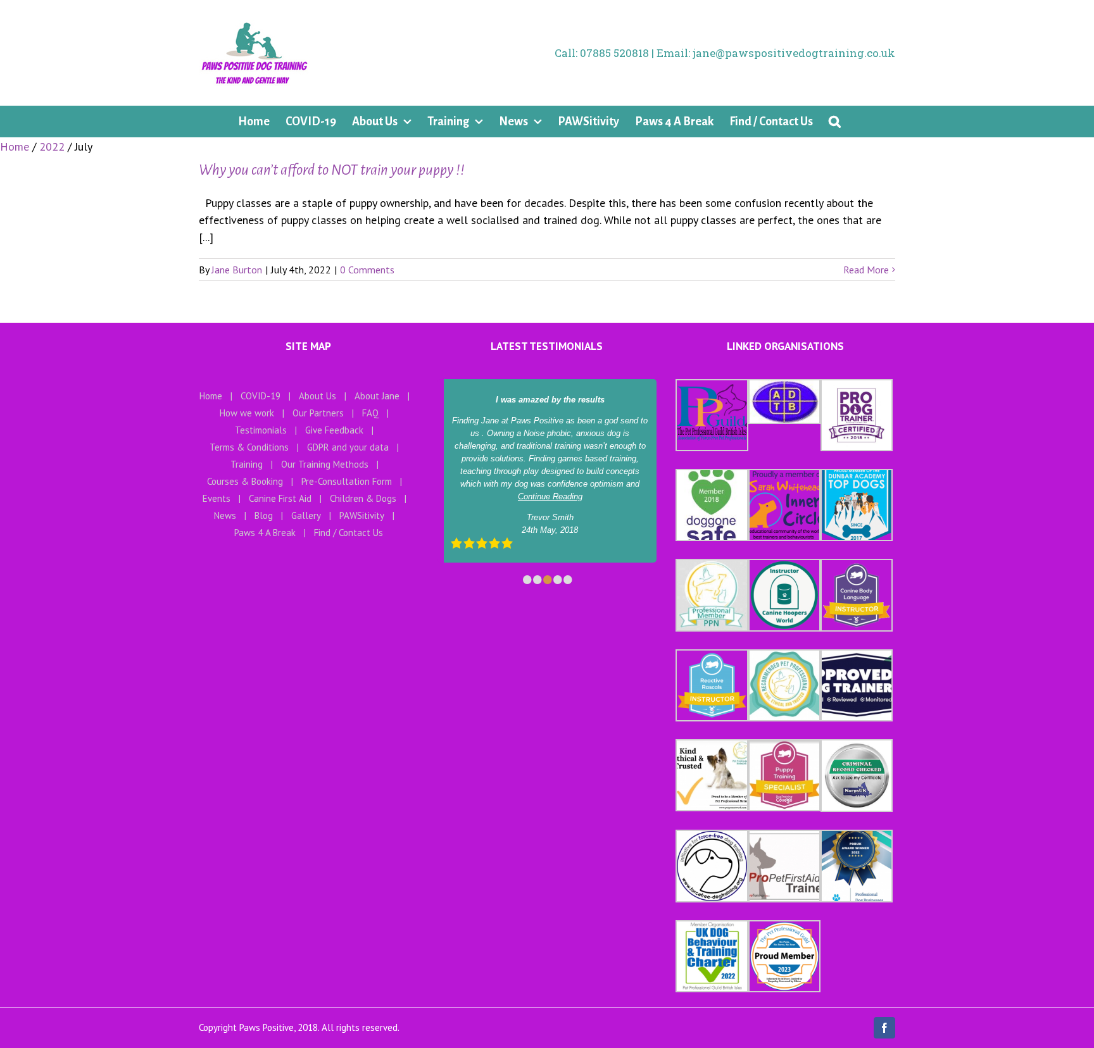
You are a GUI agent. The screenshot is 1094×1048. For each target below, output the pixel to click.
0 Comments (367, 269)
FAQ (370, 413)
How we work (247, 413)
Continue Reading (550, 496)
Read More (866, 269)
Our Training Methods (324, 464)
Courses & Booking (245, 481)
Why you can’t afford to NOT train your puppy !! (332, 170)
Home (210, 396)
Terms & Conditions (249, 447)
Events (216, 498)
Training (246, 464)
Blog (264, 515)
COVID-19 (260, 396)
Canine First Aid (280, 498)
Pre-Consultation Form (346, 481)
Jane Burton (236, 269)
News (225, 515)
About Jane (377, 396)
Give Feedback (334, 430)
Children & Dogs (363, 498)
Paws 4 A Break (265, 533)
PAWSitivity (361, 515)
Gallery (306, 515)
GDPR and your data (348, 447)
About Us (317, 396)
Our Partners (318, 413)
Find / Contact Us (348, 533)
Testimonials (261, 430)
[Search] (835, 121)
